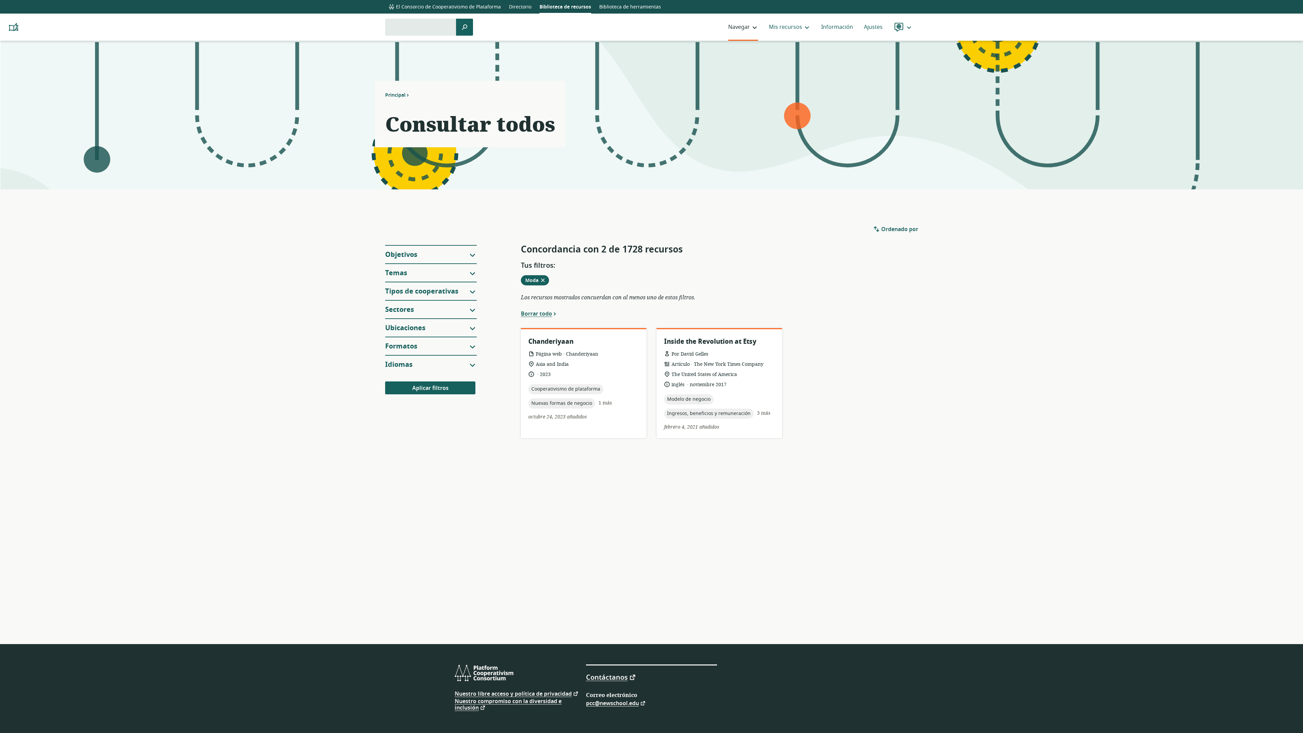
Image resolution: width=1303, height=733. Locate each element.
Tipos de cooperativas (421, 291)
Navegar (739, 27)
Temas (396, 273)
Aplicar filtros (430, 388)
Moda (537, 281)
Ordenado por (899, 229)
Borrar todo (536, 314)
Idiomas (399, 365)
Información (837, 27)
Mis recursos (785, 27)
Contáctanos (607, 677)
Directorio (520, 7)
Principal (395, 95)
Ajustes (873, 27)
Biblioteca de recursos (565, 7)
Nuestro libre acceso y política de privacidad (513, 693)
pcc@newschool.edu (612, 703)
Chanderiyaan (550, 341)
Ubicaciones (405, 328)
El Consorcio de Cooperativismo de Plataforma (448, 7)
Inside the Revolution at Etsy (710, 341)
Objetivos (401, 255)
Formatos (401, 346)
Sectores (399, 310)
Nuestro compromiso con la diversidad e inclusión (508, 705)
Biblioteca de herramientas (630, 7)
